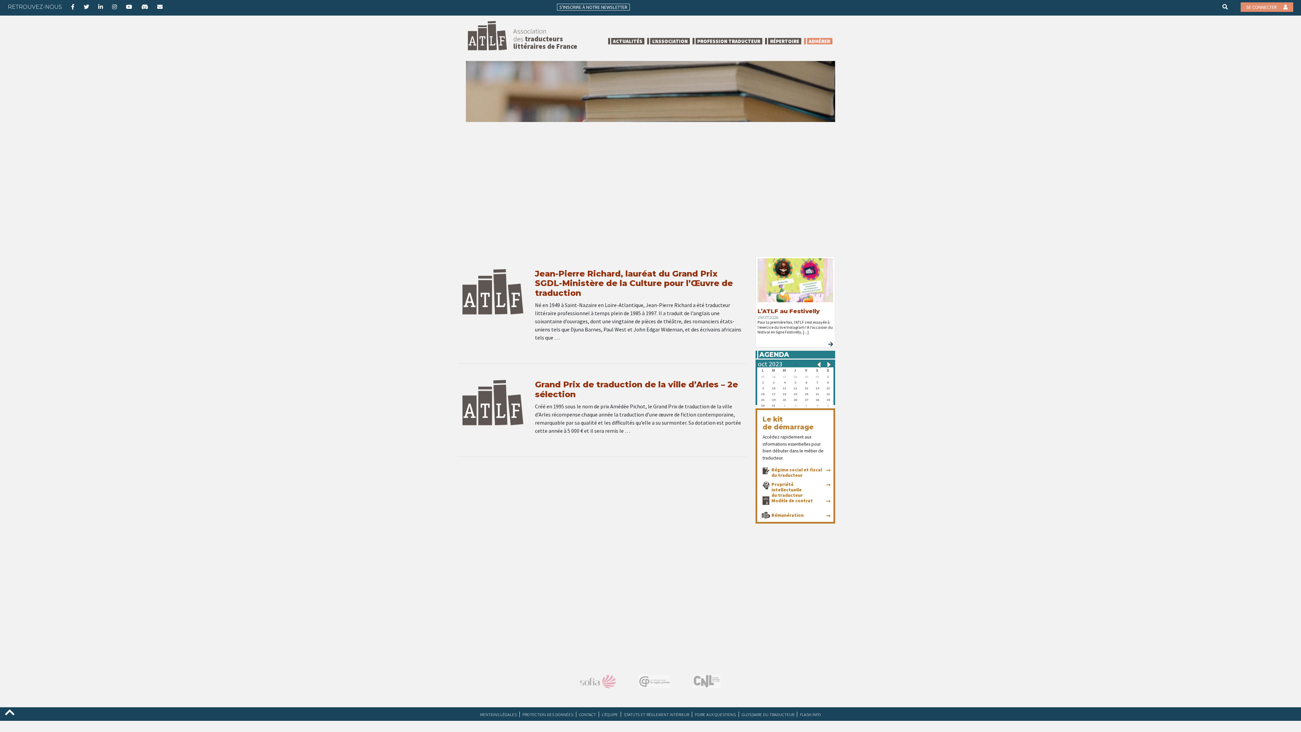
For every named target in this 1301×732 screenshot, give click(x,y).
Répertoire (784, 41)
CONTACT (587, 714)
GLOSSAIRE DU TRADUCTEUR (768, 714)
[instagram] (114, 6)
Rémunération (787, 515)
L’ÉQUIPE (610, 714)
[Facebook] (73, 6)
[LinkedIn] (100, 6)
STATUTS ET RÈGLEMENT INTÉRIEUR (656, 714)
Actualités (627, 41)
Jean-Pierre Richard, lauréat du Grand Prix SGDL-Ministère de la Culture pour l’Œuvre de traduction (634, 283)
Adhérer (819, 41)
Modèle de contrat (792, 500)
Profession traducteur (728, 41)
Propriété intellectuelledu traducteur (787, 489)
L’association (670, 41)
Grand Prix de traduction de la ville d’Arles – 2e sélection (636, 389)
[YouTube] (129, 6)
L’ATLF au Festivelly (789, 311)
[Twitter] (86, 6)
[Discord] (144, 6)
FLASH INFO (810, 714)
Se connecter (1262, 7)
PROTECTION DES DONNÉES (547, 714)
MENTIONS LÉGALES (498, 714)
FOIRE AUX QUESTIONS (715, 714)
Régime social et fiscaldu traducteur (796, 472)
